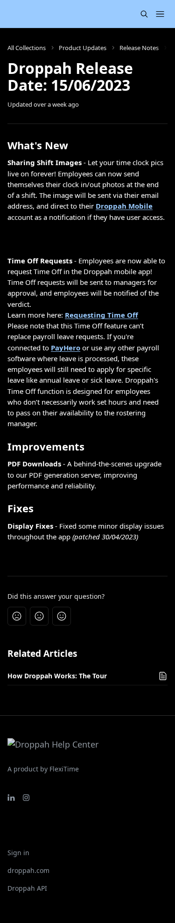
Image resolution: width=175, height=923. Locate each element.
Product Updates (82, 48)
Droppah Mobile (124, 206)
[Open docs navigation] (160, 14)
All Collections (26, 48)
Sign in (18, 852)
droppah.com (28, 870)
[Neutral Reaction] (39, 616)
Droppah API (27, 888)
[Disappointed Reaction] (16, 616)
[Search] (144, 14)
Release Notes (139, 48)
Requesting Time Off (101, 315)
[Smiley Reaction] (61, 616)
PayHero (65, 347)
